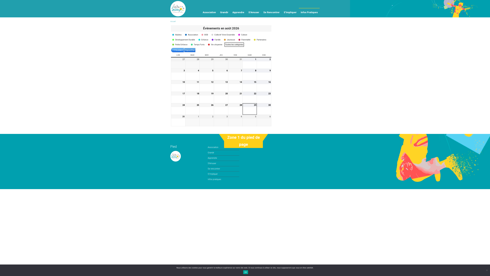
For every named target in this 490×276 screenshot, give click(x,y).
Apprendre (238, 12)
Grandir (224, 12)
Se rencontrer (271, 12)
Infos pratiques (309, 12)
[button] (177, 35)
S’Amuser (253, 12)
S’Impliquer (290, 12)
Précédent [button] (178, 50)
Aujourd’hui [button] (189, 50)
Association (209, 12)
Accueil (173, 21)
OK (245, 272)
